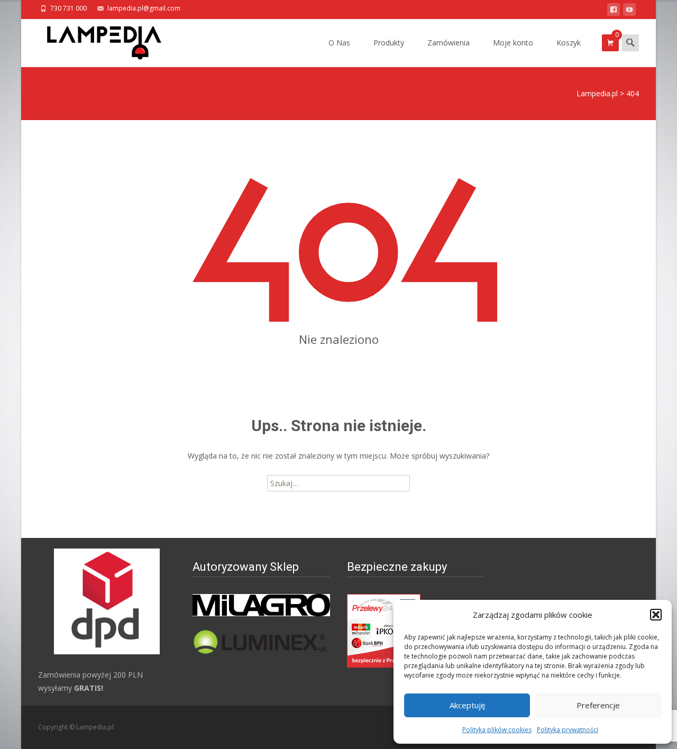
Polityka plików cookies (497, 729)
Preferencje (598, 705)
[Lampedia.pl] (95, 40)
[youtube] (629, 11)
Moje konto (513, 43)
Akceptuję (467, 705)
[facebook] (613, 11)
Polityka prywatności (567, 729)
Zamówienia (448, 43)
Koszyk (568, 43)
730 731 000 (68, 8)
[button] (656, 614)
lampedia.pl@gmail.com (143, 8)
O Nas (339, 43)
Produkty (388, 43)
